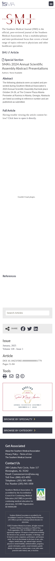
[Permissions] (22, 375)
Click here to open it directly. (22, 118)
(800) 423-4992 (23, 477)
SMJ (4, 52)
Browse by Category (18, 430)
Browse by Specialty (18, 419)
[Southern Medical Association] (8, 3)
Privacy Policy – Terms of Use (18, 454)
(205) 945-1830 (25, 483)
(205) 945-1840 (24, 480)
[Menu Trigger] (51, 3)
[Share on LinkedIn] (36, 328)
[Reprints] (17, 375)
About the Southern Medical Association (22, 451)
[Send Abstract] (11, 375)
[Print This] (5, 375)
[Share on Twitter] (29, 328)
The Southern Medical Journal (18, 457)
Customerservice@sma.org (25, 474)
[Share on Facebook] (23, 328)
